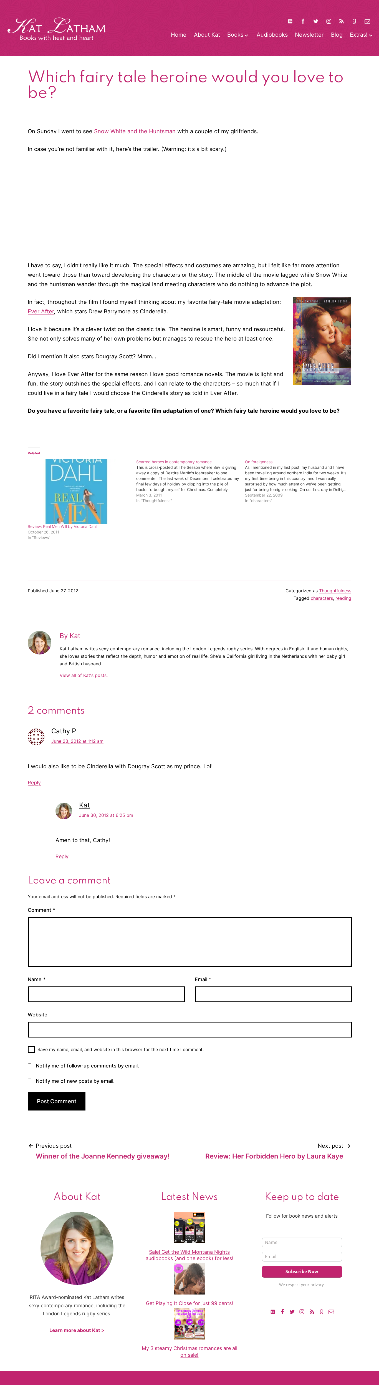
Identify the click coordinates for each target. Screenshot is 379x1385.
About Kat (207, 34)
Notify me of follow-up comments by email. (87, 1066)
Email (203, 979)
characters (322, 598)
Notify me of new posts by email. (75, 1081)
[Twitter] (315, 21)
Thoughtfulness (335, 590)
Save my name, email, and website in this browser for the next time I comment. (120, 1049)
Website (37, 1015)
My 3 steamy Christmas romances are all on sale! (189, 1351)
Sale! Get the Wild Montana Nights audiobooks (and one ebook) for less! (189, 1255)
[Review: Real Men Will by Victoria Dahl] (79, 491)
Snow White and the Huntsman (135, 131)
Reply (34, 782)
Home (178, 34)
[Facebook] (303, 21)
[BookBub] (290, 21)
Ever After (41, 311)
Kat (84, 805)
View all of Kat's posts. (84, 675)
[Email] (331, 1311)
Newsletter (309, 34)
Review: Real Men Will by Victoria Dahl (62, 526)
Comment (41, 910)
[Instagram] (328, 21)
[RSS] (341, 21)
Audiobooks (272, 34)
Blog (337, 34)
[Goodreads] (354, 21)
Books (235, 34)
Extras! (359, 34)
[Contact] (367, 21)
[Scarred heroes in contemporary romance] (190, 481)
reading (343, 598)
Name (37, 979)
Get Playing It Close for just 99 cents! (189, 1303)
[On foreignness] (299, 481)
